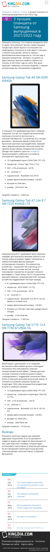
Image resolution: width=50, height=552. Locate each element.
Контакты (40, 541)
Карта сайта (27, 544)
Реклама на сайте (10, 544)
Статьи (24, 12)
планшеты (34, 151)
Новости (16, 12)
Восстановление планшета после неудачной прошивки (29, 506)
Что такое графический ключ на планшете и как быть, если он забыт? (30, 485)
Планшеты (6, 12)
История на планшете (27, 516)
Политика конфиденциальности (18, 541)
